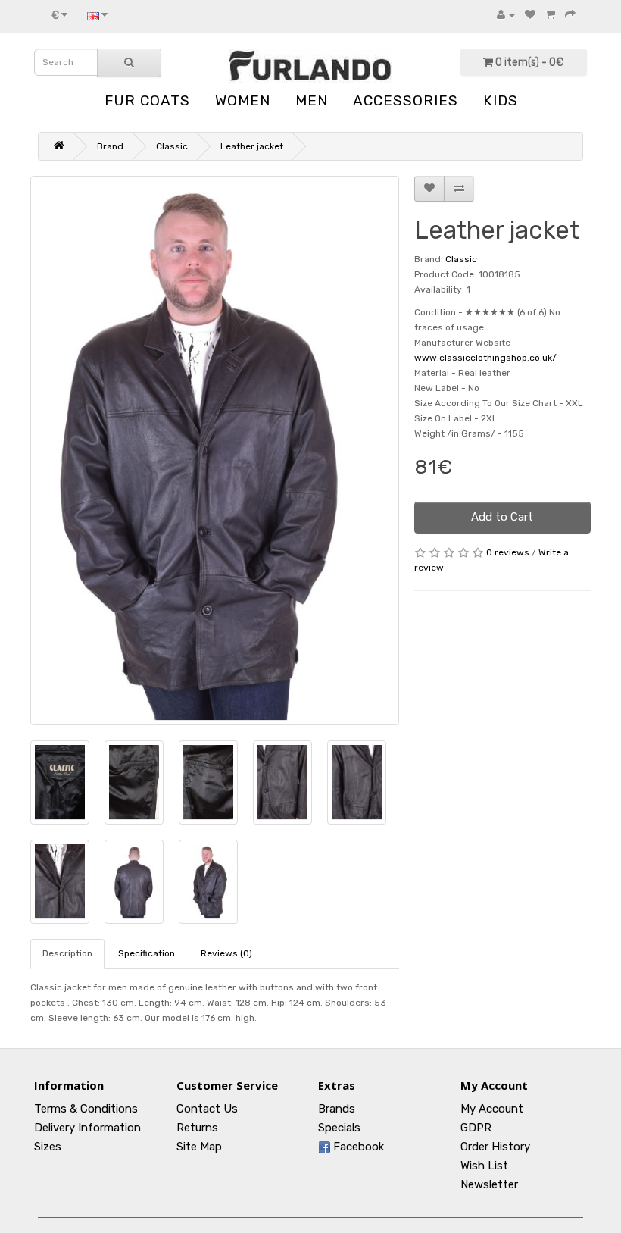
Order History (495, 1146)
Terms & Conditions (86, 1109)
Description (67, 953)
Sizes (47, 1146)
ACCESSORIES (405, 100)
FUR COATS (147, 100)
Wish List (484, 1165)
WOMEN (242, 100)
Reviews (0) (226, 953)
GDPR (475, 1127)
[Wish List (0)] (530, 15)
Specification (146, 953)
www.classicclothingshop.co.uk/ (485, 357)
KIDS (500, 100)
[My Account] (506, 15)
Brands (336, 1109)
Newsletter (489, 1184)
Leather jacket (251, 146)
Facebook (357, 1146)
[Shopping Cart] (550, 15)
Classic (172, 146)
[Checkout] (570, 15)
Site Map (199, 1146)
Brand (110, 146)
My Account (491, 1109)
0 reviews (507, 552)
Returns (197, 1127)
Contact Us (207, 1109)
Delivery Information (87, 1127)
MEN (311, 100)
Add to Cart (502, 517)
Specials (339, 1127)
